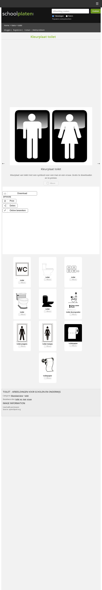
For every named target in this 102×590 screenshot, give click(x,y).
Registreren (17, 30)
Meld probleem (39, 30)
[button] (15, 210)
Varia (13, 25)
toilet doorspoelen (73, 312)
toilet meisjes (47, 344)
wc (21, 399)
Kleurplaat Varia (17, 396)
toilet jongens (22, 344)
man (24, 399)
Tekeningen (59, 16)
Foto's (70, 16)
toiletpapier (73, 343)
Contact (27, 30)
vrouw (29, 399)
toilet (20, 25)
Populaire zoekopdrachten (61, 19)
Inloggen (7, 30)
